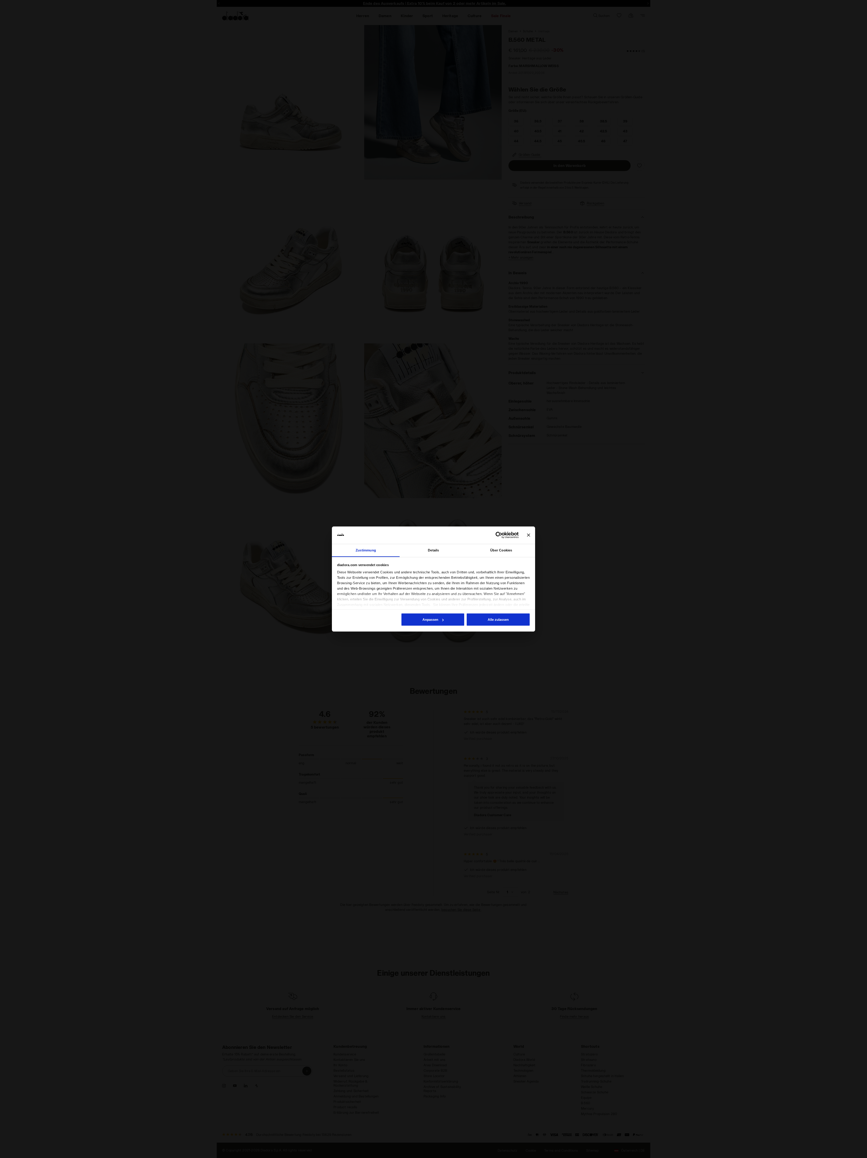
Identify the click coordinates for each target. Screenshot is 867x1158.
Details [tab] (433, 550)
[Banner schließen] (528, 535)
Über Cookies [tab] (501, 550)
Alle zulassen (498, 619)
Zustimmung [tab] (366, 550)
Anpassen (430, 619)
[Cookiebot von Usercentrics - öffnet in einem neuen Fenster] (499, 535)
